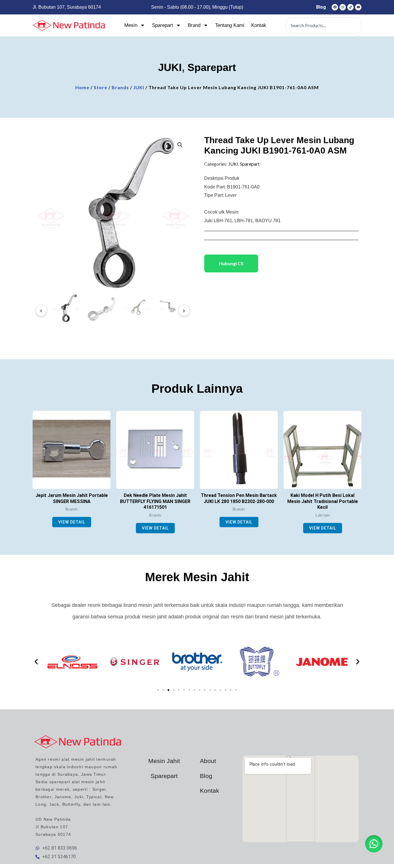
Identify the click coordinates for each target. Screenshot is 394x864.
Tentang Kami (229, 25)
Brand (194, 25)
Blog (321, 7)
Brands (120, 87)
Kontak (258, 25)
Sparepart (162, 25)
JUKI (170, 67)
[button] (180, 145)
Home (82, 87)
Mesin (130, 25)
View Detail (71, 522)
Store (100, 87)
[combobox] (323, 25)
